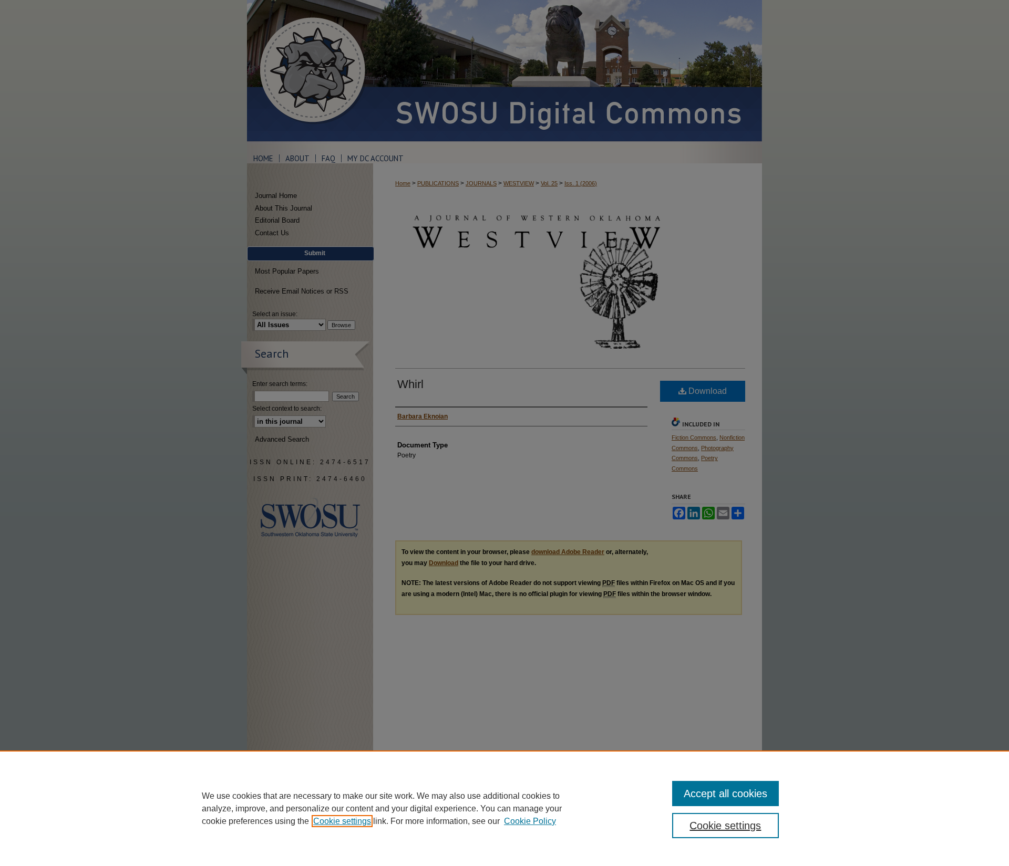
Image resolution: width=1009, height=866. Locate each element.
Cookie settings (342, 821)
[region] (504, 808)
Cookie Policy (530, 821)
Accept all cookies (725, 793)
